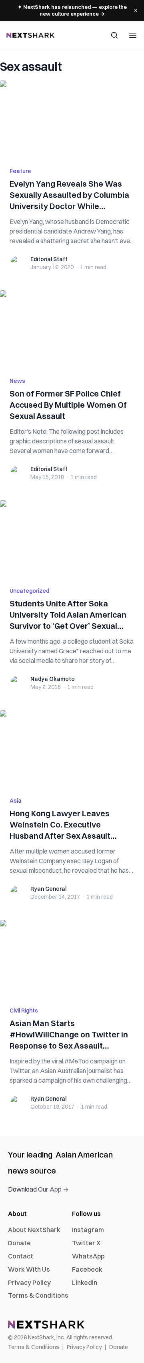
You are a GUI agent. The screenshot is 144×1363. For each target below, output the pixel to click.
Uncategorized (29, 590)
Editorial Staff (49, 259)
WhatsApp (88, 1256)
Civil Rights (24, 1010)
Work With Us (29, 1269)
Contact (20, 1256)
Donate (19, 1243)
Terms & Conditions (38, 1295)
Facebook (87, 1269)
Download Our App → (38, 1189)
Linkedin (84, 1282)
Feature (20, 171)
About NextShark (34, 1230)
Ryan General (48, 888)
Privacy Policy (29, 1282)
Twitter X (86, 1243)
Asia (16, 800)
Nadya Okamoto (52, 679)
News (17, 381)
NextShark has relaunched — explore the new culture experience (72, 10)
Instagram (88, 1230)
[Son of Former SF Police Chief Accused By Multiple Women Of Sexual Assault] (72, 328)
